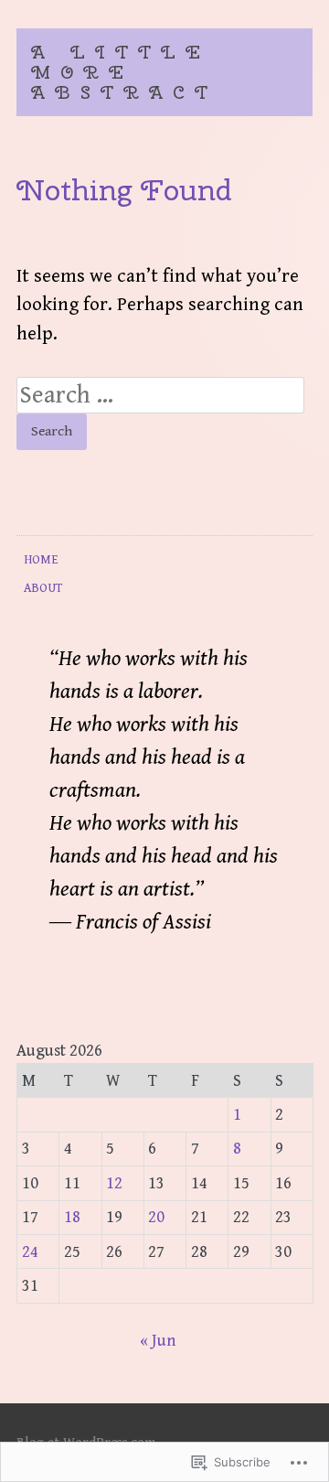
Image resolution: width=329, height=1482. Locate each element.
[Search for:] (160, 397)
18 (72, 1217)
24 (30, 1252)
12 (114, 1183)
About (43, 588)
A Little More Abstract (124, 71)
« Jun (157, 1340)
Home (41, 560)
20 (156, 1217)
